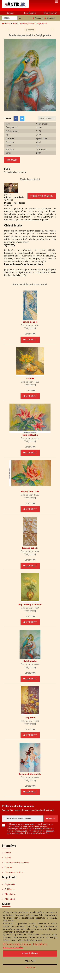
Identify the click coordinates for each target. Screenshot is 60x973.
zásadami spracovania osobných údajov (30, 832)
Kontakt (10, 13)
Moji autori (10, 899)
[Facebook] (16, 118)
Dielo (15, 23)
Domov (7, 23)
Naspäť (30, 29)
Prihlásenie (39, 18)
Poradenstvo (30, 13)
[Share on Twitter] (22, 118)
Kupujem (12, 160)
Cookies (8, 867)
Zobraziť (31, 339)
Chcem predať (50, 13)
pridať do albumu (46, 118)
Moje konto (10, 894)
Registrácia (51, 18)
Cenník (8, 852)
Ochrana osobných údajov (17, 862)
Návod (8, 857)
